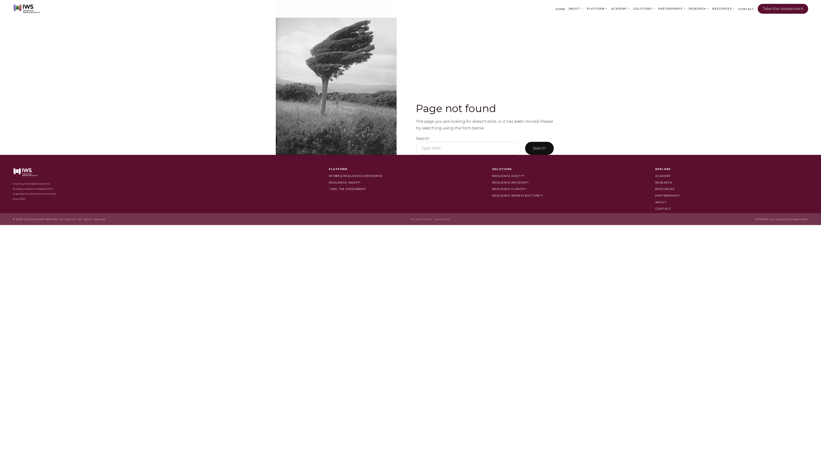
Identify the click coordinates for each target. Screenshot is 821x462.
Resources (723, 8)
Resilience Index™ (344, 182)
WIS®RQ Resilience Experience (355, 176)
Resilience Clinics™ (509, 189)
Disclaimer (443, 219)
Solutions (644, 8)
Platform (597, 8)
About (576, 8)
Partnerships (672, 8)
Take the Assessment (782, 8)
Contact (746, 9)
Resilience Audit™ (508, 176)
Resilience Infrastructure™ (517, 195)
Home (560, 9)
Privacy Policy (421, 219)
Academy (620, 8)
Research (699, 8)
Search (422, 138)
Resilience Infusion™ (510, 182)
